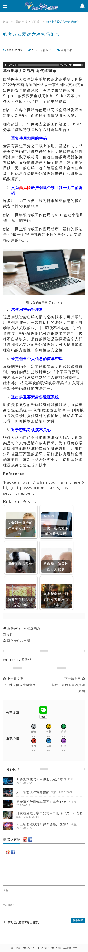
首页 (5, 21)
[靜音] (70, 64)
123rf (56, 303)
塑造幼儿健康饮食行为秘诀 (55, 566)
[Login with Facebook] (30, 839)
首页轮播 (33, 21)
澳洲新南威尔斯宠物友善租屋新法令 (55, 599)
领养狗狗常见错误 (20, 566)
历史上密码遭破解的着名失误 (55, 531)
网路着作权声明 (18, 640)
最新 (18, 21)
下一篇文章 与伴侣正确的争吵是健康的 (67, 685)
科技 (24, 21)
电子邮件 (8, 905)
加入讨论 (13, 839)
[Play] (5, 64)
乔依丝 (47, 50)
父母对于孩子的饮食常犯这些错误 (20, 528)
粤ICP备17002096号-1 (25, 948)
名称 (5, 890)
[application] (44, 65)
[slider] (79, 64)
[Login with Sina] (25, 839)
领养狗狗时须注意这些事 (20, 602)
